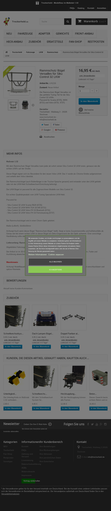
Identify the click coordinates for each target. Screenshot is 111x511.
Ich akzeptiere (55, 270)
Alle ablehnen (55, 262)
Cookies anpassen (56, 254)
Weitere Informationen (37, 254)
